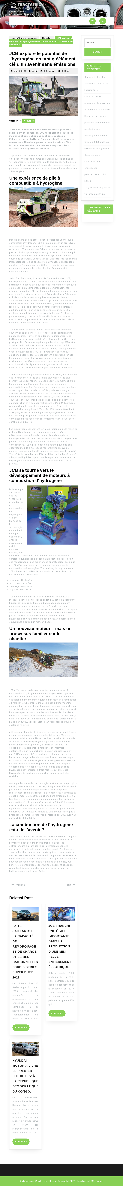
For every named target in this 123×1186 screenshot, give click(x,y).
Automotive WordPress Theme (38, 1181)
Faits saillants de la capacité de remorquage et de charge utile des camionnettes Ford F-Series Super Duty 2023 (25, 951)
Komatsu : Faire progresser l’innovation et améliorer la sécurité (97, 103)
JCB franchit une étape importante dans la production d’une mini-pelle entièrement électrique (60, 946)
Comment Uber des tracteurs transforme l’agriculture (96, 83)
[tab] (92, 21)
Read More (22, 1028)
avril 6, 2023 (20, 71)
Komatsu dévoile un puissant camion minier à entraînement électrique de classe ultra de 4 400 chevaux (97, 129)
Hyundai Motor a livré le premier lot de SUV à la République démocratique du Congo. (25, 1076)
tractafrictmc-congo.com (24, 38)
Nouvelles (47, 38)
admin (35, 71)
